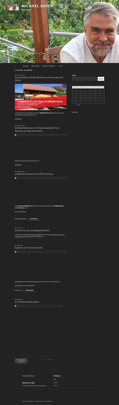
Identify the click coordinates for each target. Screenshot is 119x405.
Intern (60, 66)
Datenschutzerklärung (28, 375)
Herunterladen (34, 218)
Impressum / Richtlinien (48, 66)
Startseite (25, 66)
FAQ (55, 379)
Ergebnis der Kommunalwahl (28, 247)
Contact (56, 382)
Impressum (75, 112)
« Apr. (78, 104)
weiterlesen (18, 119)
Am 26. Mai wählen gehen (27, 302)
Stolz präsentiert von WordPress (43, 401)
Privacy (56, 385)
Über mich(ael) (35, 66)
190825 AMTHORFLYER (21, 218)
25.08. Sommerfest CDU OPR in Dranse (34, 174)
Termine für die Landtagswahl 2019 (32, 230)
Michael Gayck (38, 6)
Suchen (74, 75)
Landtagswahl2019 (35, 234)
